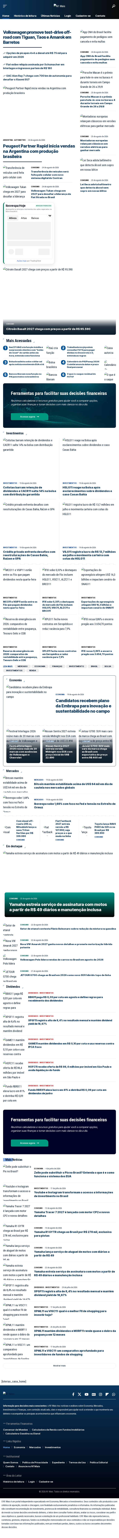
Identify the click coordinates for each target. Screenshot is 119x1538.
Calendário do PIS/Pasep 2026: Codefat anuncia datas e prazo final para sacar (83, 364)
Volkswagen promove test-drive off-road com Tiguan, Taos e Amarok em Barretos (37, 37)
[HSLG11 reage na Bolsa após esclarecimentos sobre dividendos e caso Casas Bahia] (89, 459)
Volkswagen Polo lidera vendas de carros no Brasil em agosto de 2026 (61, 959)
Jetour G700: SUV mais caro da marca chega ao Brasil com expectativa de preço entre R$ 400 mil (96, 751)
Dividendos (33, 993)
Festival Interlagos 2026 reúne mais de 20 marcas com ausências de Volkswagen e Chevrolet (23, 751)
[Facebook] (73, 1394)
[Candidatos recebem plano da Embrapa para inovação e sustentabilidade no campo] (29, 703)
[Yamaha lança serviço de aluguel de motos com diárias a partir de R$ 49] (17, 1252)
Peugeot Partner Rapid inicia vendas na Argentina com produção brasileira (39, 151)
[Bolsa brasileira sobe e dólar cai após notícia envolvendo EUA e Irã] (52, 364)
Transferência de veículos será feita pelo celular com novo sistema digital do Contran (49, 175)
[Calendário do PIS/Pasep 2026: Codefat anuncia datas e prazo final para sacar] (110, 364)
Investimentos (10, 483)
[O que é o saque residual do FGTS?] (110, 377)
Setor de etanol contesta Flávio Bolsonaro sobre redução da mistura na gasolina (68, 928)
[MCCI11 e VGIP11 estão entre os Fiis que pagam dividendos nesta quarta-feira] (20, 581)
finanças (57, 666)
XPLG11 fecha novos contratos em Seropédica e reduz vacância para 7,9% (59, 654)
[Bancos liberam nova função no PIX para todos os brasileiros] (52, 377)
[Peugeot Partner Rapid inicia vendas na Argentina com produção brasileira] (39, 111)
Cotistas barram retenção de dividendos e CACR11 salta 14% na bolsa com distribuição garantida (29, 491)
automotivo (20, 140)
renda (32, 670)
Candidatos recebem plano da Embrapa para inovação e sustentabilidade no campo (83, 706)
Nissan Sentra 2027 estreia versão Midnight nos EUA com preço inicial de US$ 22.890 (59, 751)
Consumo (35, 168)
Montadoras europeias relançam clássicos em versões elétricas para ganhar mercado (94, 145)
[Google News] (93, 1394)
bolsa (108, 666)
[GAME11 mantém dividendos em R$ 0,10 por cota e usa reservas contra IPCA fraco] (14, 1047)
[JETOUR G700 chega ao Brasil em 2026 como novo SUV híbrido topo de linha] (11, 976)
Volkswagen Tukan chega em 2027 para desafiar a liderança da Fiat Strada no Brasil (51, 194)
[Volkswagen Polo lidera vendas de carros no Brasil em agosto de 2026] (11, 960)
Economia (60, 694)
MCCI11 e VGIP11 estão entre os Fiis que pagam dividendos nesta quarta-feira (20, 604)
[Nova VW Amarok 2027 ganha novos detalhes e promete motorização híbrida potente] (11, 945)
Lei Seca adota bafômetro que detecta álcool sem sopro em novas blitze (95, 187)
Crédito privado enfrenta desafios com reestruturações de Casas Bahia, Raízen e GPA (29, 555)
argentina (8, 140)
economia (40, 666)
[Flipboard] (107, 1394)
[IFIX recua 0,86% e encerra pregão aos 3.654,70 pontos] (98, 630)
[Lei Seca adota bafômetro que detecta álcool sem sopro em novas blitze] (98, 168)
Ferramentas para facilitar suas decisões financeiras (59, 393)
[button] (5, 6)
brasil (94, 666)
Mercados (38, 780)
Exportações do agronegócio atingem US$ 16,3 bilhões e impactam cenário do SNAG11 (97, 604)
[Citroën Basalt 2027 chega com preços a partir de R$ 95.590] (59, 301)
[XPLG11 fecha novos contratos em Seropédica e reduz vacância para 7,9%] (59, 630)
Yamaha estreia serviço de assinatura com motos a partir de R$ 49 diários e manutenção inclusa (58, 907)
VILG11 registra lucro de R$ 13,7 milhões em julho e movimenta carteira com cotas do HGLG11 (89, 555)
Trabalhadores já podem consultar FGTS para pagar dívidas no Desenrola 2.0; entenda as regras (81, 351)
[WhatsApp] (113, 1394)
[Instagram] (100, 1394)
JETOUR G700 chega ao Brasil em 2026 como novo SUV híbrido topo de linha (65, 975)
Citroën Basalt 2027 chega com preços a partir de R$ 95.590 (48, 329)
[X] (79, 1394)
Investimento (76, 666)
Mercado (23, 666)
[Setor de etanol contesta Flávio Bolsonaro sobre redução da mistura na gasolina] (11, 929)
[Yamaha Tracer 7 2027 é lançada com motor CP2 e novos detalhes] (17, 1212)
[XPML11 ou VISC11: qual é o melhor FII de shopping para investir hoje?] (17, 1311)
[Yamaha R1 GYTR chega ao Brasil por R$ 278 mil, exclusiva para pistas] (17, 1232)
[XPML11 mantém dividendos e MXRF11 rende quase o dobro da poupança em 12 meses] (17, 1331)
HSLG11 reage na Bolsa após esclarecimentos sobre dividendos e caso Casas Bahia (87, 491)
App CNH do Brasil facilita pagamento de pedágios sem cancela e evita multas (97, 59)
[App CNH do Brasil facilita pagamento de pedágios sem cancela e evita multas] (98, 40)
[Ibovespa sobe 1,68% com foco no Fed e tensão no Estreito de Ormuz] (17, 804)
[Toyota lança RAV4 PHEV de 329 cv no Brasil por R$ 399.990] (86, 830)
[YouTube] (86, 1394)
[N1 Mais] (59, 6)
